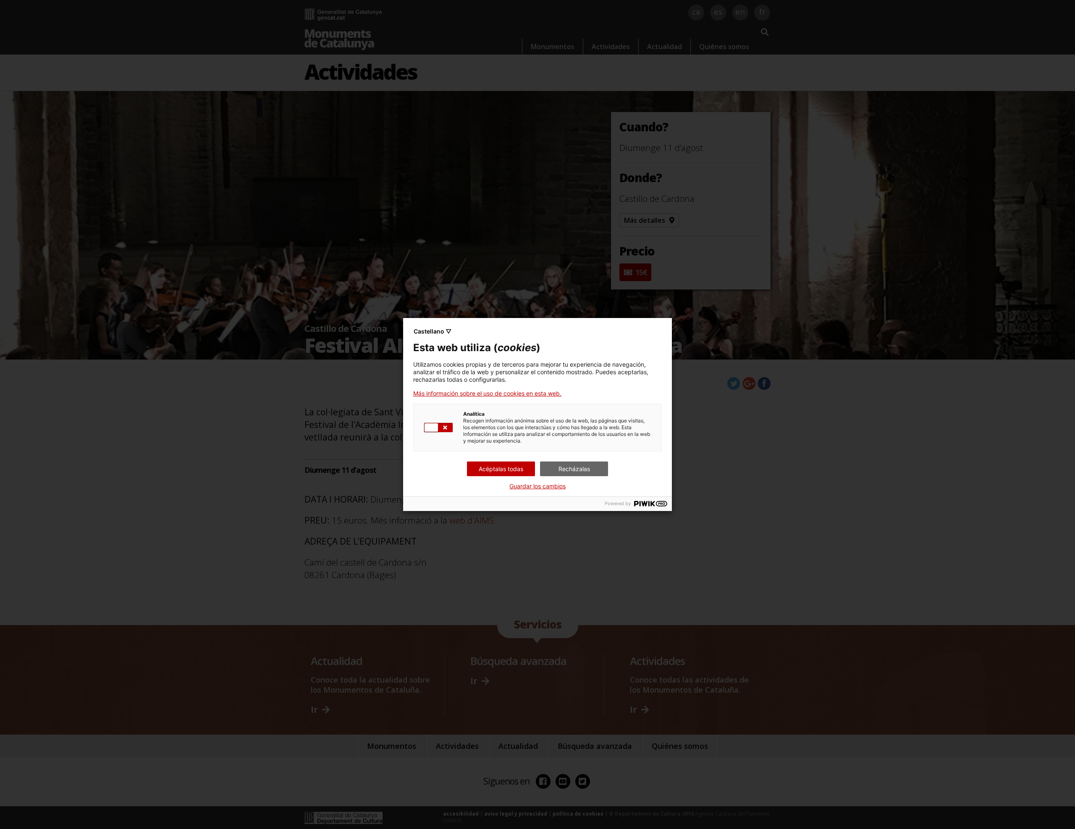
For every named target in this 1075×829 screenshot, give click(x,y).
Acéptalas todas (501, 468)
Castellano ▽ (432, 331)
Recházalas (574, 468)
